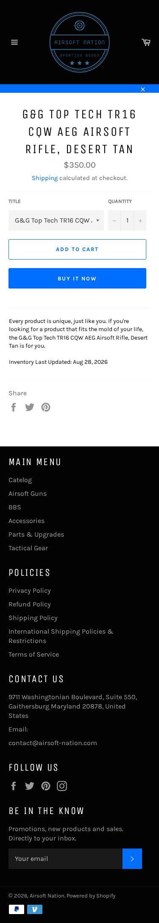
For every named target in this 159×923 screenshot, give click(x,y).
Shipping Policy (33, 618)
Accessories (26, 521)
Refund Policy (29, 604)
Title (14, 201)
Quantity (120, 201)
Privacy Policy (29, 590)
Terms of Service (33, 654)
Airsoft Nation (47, 895)
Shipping (45, 178)
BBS (14, 507)
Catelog (20, 480)
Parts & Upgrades (36, 534)
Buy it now (77, 278)
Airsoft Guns (27, 493)
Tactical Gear (28, 548)
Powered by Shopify (91, 895)
